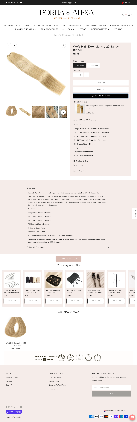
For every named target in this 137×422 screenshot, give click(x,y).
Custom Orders (82, 161)
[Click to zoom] (63, 45)
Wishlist (118, 29)
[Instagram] (9, 2)
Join (111, 394)
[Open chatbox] (132, 417)
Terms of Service (55, 378)
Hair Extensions (11, 25)
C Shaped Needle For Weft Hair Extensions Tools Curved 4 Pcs (11, 292)
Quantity (76, 70)
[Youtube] (21, 2)
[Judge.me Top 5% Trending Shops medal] (97, 357)
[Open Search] (119, 15)
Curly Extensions (71, 25)
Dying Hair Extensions (35, 247)
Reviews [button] (136, 213)
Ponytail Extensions (25, 29)
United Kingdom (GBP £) (115, 411)
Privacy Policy (54, 381)
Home (55, 35)
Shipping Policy (54, 389)
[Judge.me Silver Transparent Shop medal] (70, 357)
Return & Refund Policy (58, 385)
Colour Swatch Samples (52, 29)
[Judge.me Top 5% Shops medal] (88, 357)
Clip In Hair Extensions (121, 25)
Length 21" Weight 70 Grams (84, 120)
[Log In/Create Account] (123, 15)
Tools (71, 29)
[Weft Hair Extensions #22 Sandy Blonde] (16, 329)
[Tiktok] (14, 2)
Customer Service (99, 29)
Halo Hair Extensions (96, 25)
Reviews (82, 29)
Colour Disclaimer (80, 171)
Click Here (102, 136)
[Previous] (40, 2)
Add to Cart (100, 83)
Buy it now (101, 90)
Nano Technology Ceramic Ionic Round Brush (95, 292)
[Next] (96, 2)
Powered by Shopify (13, 417)
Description (31, 188)
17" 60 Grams (79, 65)
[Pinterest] (12, 2)
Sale (27, 25)
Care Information (79, 165)
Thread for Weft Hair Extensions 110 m (32, 291)
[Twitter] (17, 2)
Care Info (9, 385)
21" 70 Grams (93, 65)
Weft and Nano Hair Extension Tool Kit (52, 291)
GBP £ (126, 3)
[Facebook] (6, 2)
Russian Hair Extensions (45, 25)
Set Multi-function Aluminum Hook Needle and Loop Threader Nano (114, 293)
